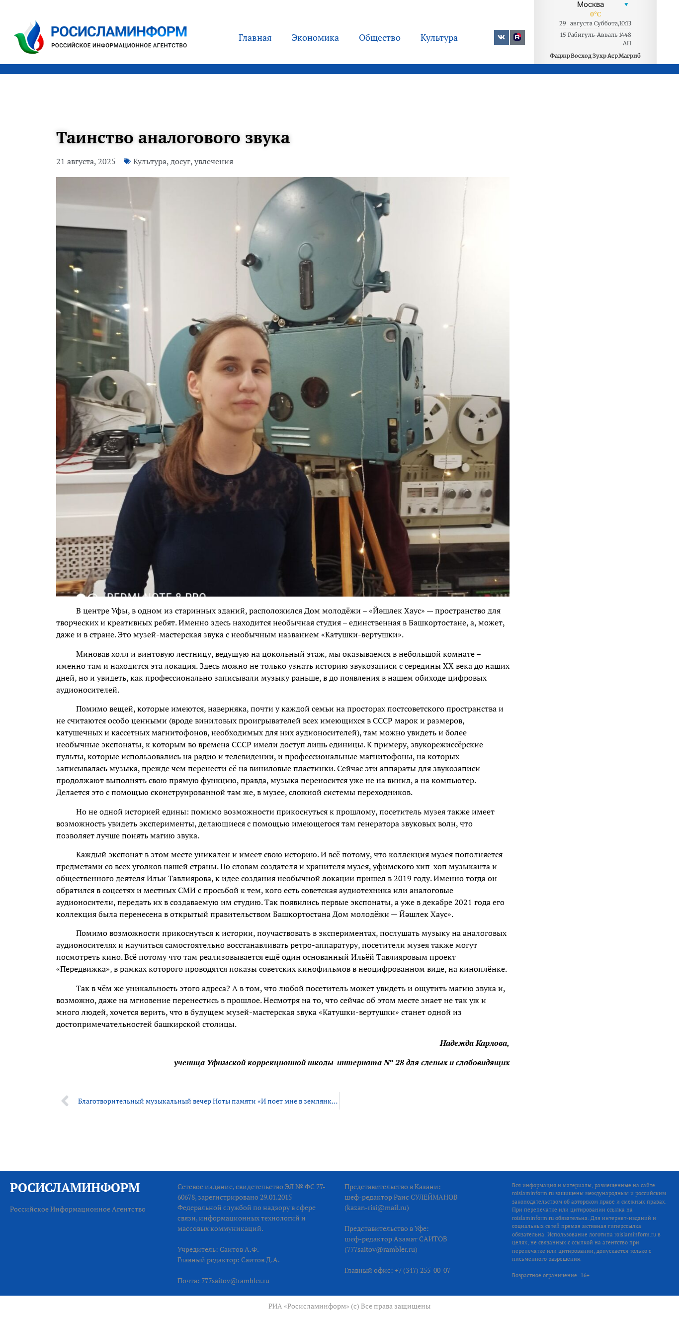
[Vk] (501, 37)
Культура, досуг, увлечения (183, 161)
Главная (255, 37)
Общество (380, 37)
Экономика (315, 37)
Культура (439, 37)
